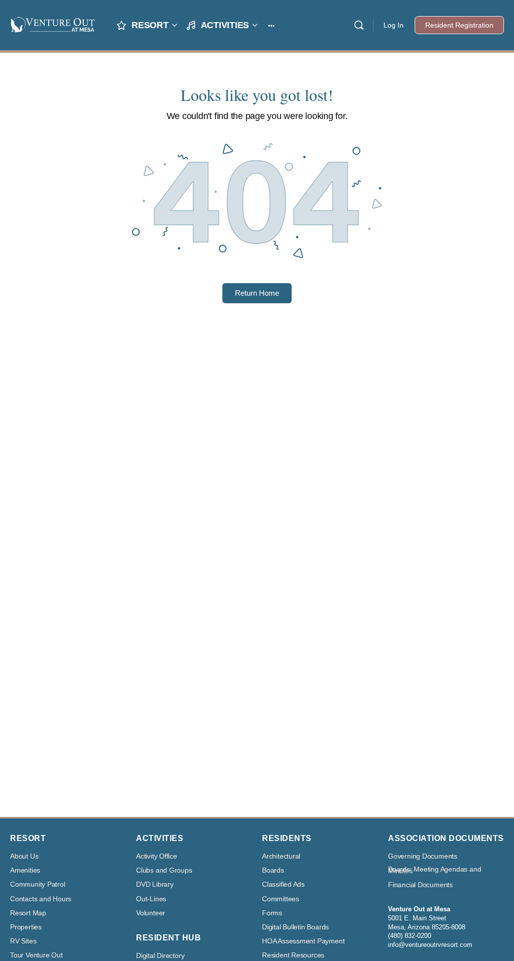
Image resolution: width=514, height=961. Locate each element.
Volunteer (150, 913)
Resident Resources (293, 955)
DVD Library (155, 884)
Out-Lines (151, 899)
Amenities (25, 870)
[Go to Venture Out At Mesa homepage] (52, 24)
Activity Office (156, 856)
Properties (26, 927)
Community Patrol (37, 884)
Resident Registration (459, 25)
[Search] (359, 25)
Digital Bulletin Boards (295, 927)
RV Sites (23, 941)
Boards (273, 870)
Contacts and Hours (40, 899)
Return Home (257, 293)
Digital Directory (160, 955)
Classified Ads (283, 884)
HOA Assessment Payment (303, 941)
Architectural (281, 856)
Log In (393, 25)
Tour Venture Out (36, 955)
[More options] (271, 25)
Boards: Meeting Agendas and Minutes (434, 870)
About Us (24, 856)
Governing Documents (422, 856)
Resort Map (28, 913)
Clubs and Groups (164, 870)
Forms (272, 913)
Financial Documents (420, 885)
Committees (280, 899)
